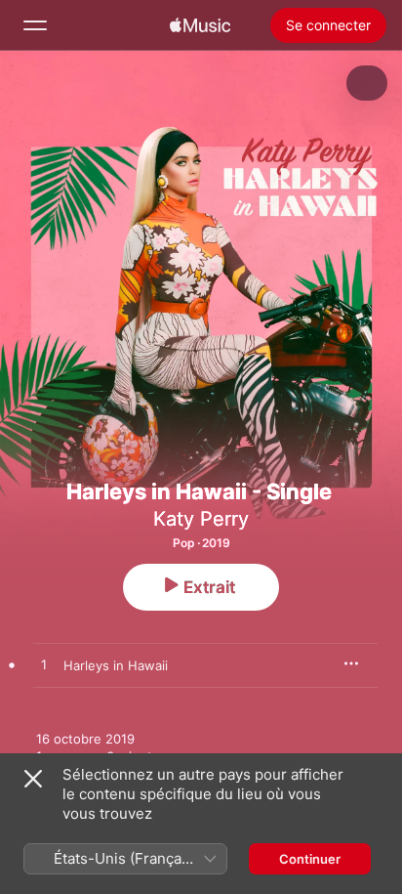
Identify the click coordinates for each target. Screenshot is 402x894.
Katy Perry (201, 519)
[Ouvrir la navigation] (35, 25)
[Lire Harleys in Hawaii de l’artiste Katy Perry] (43, 665)
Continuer (310, 859)
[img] (200, 25)
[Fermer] (33, 779)
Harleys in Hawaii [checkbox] (115, 665)
